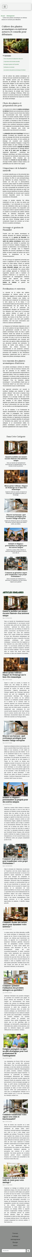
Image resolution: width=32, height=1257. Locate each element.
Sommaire (7, 56)
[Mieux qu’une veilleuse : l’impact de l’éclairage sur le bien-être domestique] (16, 476)
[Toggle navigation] (4, 7)
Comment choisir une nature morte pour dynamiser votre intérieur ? (15, 924)
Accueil (3, 16)
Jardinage (15, 1236)
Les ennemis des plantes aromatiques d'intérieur (15, 70)
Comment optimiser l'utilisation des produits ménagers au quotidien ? (13, 987)
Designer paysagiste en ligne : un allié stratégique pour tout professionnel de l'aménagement (15, 1052)
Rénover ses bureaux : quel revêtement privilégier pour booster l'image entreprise (16, 516)
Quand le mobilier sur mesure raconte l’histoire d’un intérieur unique (16, 458)
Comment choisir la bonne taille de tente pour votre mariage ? (14, 1180)
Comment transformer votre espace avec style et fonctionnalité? (14, 1116)
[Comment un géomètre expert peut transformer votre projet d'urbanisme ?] (16, 563)
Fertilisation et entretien (9, 67)
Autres (15, 1245)
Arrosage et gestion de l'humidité (11, 64)
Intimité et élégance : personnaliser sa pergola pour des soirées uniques (16, 545)
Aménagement (10, 16)
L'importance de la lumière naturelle (12, 61)
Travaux (15, 1233)
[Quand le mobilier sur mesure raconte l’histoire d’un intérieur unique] (16, 447)
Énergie (15, 1242)
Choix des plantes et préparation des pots (13, 58)
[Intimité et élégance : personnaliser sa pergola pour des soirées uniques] (16, 534)
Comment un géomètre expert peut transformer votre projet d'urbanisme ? (16, 574)
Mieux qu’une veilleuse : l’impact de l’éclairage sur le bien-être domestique (16, 487)
